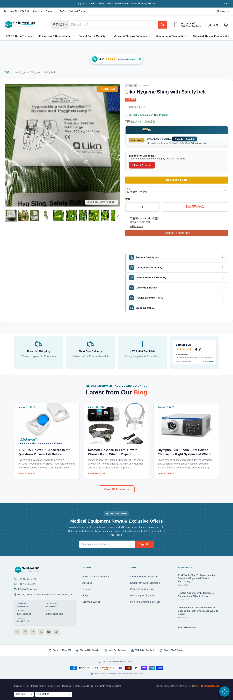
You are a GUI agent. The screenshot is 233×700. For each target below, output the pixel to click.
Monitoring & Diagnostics (171, 36)
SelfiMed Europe (77, 11)
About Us (37, 11)
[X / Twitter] (41, 632)
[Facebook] (17, 632)
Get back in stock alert (176, 232)
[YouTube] (49, 632)
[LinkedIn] (33, 632)
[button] (10, 215)
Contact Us (51, 11)
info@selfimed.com (27, 589)
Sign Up (144, 544)
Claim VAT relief (141, 165)
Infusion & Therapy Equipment (130, 36)
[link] (116, 59)
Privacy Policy (37, 686)
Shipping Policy (21, 686)
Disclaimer (67, 686)
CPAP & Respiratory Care (144, 576)
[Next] (224, 4)
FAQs (63, 11)
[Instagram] (25, 632)
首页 (7, 72)
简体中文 (221, 11)
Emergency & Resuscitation (55, 36)
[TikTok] (56, 632)
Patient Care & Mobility (92, 36)
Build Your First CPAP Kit (17, 11)
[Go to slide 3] (228, 3)
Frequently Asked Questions (108, 686)
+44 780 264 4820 (27, 584)
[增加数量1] (155, 207)
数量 (127, 199)
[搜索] (162, 25)
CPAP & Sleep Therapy (19, 36)
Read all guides (185, 627)
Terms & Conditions (84, 686)
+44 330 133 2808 (27, 578)
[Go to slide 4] (229, 3)
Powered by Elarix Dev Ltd (206, 686)
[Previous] (4, 4)
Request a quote (176, 179)
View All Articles (115, 489)
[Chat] (224, 691)
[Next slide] (118, 215)
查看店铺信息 (136, 226)
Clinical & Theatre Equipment (210, 36)
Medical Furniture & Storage (145, 602)
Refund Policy (53, 686)
